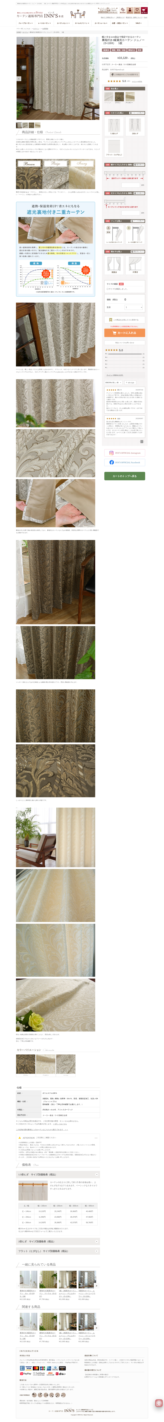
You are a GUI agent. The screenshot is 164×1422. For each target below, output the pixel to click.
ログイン (36, 28)
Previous (18, 78)
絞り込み (131, 383)
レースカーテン (43, 23)
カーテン (25, 32)
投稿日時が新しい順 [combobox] (111, 382)
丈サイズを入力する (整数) (121, 193)
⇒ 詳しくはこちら (60, 1124)
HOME (19, 32)
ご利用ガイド (120, 17)
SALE (138, 23)
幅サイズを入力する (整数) (121, 165)
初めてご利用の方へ (107, 17)
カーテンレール (100, 23)
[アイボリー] (45, 1072)
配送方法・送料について (134, 17)
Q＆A (145, 17)
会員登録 (45, 28)
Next (97, 78)
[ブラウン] (25, 1072)
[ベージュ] (65, 1072)
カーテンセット (62, 23)
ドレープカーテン (24, 23)
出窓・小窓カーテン (119, 23)
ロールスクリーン (81, 23)
